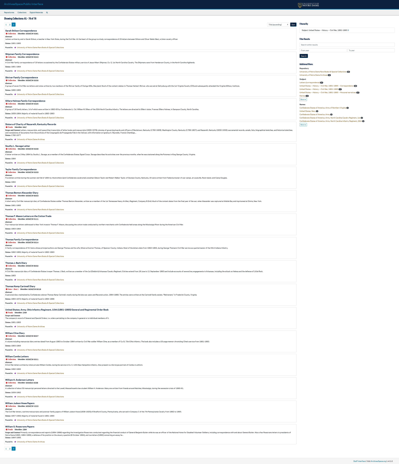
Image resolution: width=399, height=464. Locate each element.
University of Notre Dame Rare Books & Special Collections (40, 47)
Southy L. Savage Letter (17, 145)
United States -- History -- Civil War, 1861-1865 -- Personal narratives (328, 92)
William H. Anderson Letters (19, 379)
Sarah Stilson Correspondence (21, 30)
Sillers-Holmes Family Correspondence (25, 100)
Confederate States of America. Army (315, 114)
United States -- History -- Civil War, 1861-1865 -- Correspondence (327, 86)
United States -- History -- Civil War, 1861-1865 (319, 89)
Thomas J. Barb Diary (16, 262)
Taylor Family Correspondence (21, 169)
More (302, 99)
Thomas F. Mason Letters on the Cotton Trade (28, 216)
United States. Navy (308, 111)
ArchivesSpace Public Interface (23, 4)
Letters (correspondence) (310, 82)
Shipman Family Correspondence (22, 53)
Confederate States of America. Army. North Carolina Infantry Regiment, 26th (331, 121)
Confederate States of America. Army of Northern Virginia (323, 108)
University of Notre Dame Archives (31, 139)
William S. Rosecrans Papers (19, 426)
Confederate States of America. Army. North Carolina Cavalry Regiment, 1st (330, 118)
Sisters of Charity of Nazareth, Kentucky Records (30, 124)
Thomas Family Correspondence (21, 239)
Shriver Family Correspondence (21, 77)
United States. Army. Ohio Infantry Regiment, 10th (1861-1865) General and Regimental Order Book (57, 309)
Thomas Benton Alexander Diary (21, 192)
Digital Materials (36, 12)
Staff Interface (359, 461)
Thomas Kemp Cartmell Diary (20, 286)
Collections (22, 12)
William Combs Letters (17, 356)
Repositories (9, 12)
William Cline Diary (15, 332)
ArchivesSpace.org (378, 461)
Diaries (303, 96)
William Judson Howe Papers (19, 403)
